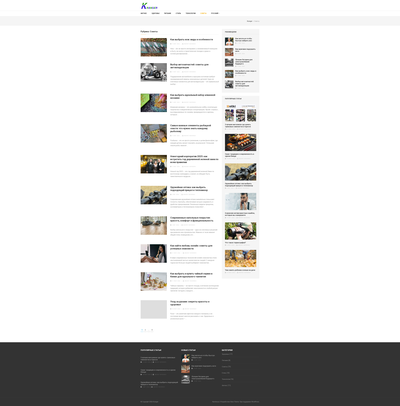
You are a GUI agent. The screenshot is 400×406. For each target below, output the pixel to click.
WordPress (255, 402)
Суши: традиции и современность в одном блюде (239, 155)
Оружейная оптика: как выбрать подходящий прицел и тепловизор (189, 188)
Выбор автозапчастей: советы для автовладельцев (189, 66)
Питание (167, 13)
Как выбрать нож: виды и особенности (191, 39)
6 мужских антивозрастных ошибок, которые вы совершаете (240, 214)
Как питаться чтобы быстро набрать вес (243, 40)
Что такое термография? (235, 243)
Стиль (178, 13)
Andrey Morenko (190, 44)
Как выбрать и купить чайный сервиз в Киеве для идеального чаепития (191, 275)
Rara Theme (235, 402)
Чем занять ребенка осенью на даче (240, 270)
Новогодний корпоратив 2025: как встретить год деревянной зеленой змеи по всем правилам (194, 159)
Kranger (155, 402)
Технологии (191, 13)
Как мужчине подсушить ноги (204, 366)
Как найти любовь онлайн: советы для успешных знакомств (191, 247)
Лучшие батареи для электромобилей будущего (243, 62)
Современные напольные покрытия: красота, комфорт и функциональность (191, 219)
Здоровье (155, 13)
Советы (203, 13)
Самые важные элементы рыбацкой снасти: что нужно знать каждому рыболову (190, 128)
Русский (214, 13)
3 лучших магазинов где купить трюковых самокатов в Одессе (238, 126)
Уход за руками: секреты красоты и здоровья (189, 303)
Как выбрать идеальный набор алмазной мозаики (192, 96)
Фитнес (144, 13)
